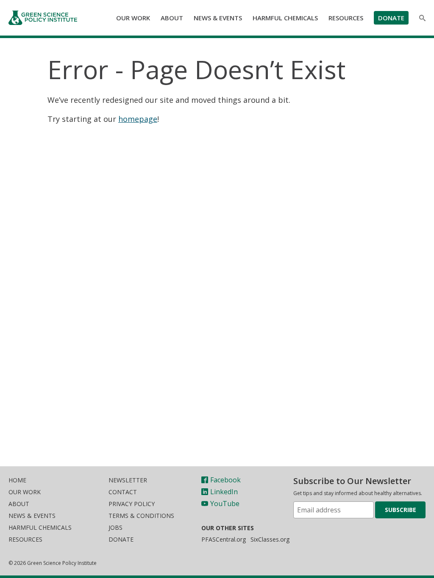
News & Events (218, 18)
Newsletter (127, 480)
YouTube (224, 503)
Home (17, 480)
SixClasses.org (269, 539)
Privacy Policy (131, 504)
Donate (391, 18)
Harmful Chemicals (285, 18)
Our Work (133, 18)
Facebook (225, 479)
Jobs (115, 527)
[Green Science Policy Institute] (45, 18)
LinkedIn (224, 491)
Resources (345, 18)
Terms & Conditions (141, 516)
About (172, 18)
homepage (137, 119)
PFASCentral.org (223, 539)
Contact (122, 492)
